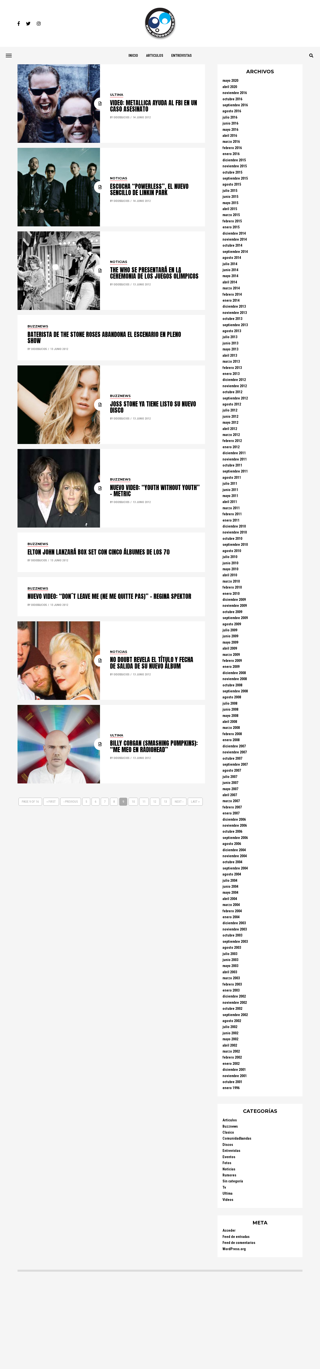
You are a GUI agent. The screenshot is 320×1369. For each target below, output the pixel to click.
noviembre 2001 (234, 1076)
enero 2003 (231, 990)
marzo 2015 (231, 215)
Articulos (154, 56)
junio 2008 (230, 709)
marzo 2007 (231, 801)
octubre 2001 (232, 1082)
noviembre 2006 (234, 825)
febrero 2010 (232, 587)
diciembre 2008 (234, 673)
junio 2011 (230, 490)
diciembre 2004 (234, 850)
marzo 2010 (231, 581)
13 (165, 801)
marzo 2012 (231, 435)
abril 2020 (229, 87)
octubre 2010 (232, 539)
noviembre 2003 (234, 929)
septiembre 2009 (235, 618)
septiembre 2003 (235, 942)
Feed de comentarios (238, 1243)
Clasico (228, 1132)
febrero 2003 (232, 984)
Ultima (227, 1193)
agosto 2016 (231, 111)
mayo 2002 (230, 1039)
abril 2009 (229, 648)
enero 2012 (231, 447)
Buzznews (230, 1126)
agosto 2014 (231, 258)
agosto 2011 (231, 478)
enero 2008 (231, 740)
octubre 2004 (232, 862)
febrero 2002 (232, 1057)
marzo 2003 (231, 978)
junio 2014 (230, 270)
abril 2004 (229, 899)
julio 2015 (229, 191)
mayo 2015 (230, 203)
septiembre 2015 (235, 178)
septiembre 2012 (235, 398)
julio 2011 (229, 484)
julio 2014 (229, 264)
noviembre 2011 (234, 459)
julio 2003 (229, 954)
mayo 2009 (230, 642)
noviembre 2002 (234, 1003)
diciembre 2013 (234, 306)
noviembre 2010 (234, 532)
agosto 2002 (231, 1021)
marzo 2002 (231, 1051)
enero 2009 (231, 667)
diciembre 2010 (234, 526)
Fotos (226, 1163)
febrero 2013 (232, 368)
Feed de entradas (236, 1237)
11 (144, 801)
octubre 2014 (232, 245)
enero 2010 (231, 594)
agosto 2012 (231, 404)
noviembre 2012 (234, 386)
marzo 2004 (231, 905)
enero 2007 (231, 813)
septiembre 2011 (235, 471)
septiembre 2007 (235, 764)
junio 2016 (230, 123)
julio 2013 (229, 337)
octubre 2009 (232, 612)
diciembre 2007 (234, 746)
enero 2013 (231, 374)
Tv (224, 1187)
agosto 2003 (231, 948)
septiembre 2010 (235, 545)
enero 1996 (231, 1088)
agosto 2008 (231, 697)
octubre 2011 (232, 465)
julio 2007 (229, 777)
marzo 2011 (231, 508)
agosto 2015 (231, 184)
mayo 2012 (230, 422)
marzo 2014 (231, 288)
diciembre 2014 (234, 233)
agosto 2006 (231, 844)
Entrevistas (181, 56)
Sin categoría (232, 1181)
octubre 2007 (232, 758)
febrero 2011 (232, 514)
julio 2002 (229, 1027)
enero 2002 (231, 1064)
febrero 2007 (232, 807)
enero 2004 (231, 917)
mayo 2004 (230, 892)
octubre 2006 (232, 831)
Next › (179, 801)
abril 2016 (229, 136)
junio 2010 (230, 563)
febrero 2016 (232, 148)
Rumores (229, 1175)
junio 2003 (230, 960)
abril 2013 (229, 355)
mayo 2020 (230, 81)
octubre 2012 (232, 392)
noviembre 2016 (234, 93)
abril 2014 (229, 282)
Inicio (133, 56)
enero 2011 (231, 520)
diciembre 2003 (234, 923)
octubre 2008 (232, 685)
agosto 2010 (231, 551)
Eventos (228, 1157)
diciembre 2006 (234, 819)
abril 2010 (229, 575)
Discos (227, 1145)
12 (154, 801)
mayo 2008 (230, 716)
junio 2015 (230, 197)
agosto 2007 (231, 770)
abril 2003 (229, 972)
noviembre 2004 (234, 856)
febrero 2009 (232, 661)
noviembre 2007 (234, 752)
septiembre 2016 (235, 105)
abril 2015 (229, 209)
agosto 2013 (231, 331)
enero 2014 (231, 300)
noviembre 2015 (234, 166)
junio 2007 (230, 783)
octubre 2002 (232, 1009)
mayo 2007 (230, 789)
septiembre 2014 (235, 252)
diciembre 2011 (234, 453)
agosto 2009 (231, 624)
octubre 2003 (232, 935)
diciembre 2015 (234, 160)
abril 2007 (229, 795)
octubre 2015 (232, 172)
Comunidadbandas (236, 1138)
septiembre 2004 (235, 868)
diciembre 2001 (234, 1070)
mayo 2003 (230, 966)
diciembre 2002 (234, 996)
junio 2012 (230, 416)
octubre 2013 (232, 319)
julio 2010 (229, 557)
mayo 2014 (230, 276)
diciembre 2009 (234, 600)
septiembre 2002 (235, 1015)
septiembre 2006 (235, 838)
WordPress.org (234, 1249)
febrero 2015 (232, 221)
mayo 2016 (230, 130)
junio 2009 (230, 636)
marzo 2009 (231, 655)
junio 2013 (230, 343)
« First (51, 801)
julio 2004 (229, 880)
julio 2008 (229, 703)
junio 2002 (230, 1033)
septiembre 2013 (235, 325)
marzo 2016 (231, 142)
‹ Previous (71, 801)
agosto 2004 (231, 874)
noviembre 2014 (234, 239)
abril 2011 (229, 502)
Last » (195, 801)
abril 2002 (229, 1045)
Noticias (228, 1169)
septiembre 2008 (235, 691)
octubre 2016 (232, 99)
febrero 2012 (232, 441)
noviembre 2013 (234, 313)
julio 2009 (229, 630)
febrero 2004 (232, 911)
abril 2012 (229, 429)
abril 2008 (229, 722)
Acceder (229, 1230)
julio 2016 (229, 117)
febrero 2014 (232, 294)
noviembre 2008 (234, 679)
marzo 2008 (231, 728)
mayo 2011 (230, 496)
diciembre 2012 (234, 380)
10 (133, 801)
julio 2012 (229, 410)
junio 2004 (230, 886)
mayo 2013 (230, 349)
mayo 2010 (230, 569)
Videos (227, 1200)
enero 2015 (231, 227)
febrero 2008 (232, 734)
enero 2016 (231, 154)
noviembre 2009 (234, 606)
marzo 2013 (231, 361)
